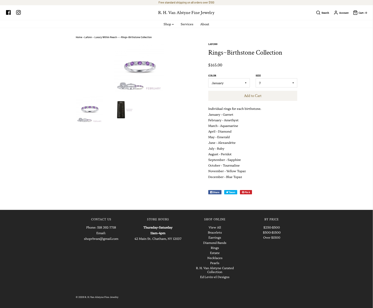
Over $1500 (271, 237)
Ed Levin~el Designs (214, 277)
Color (212, 75)
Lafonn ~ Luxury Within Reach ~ (101, 37)
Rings (215, 248)
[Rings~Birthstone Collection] (89, 109)
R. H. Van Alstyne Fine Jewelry (186, 12)
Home (79, 37)
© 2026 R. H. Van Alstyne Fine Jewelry (97, 296)
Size (258, 75)
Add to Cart (252, 95)
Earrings (214, 237)
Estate (215, 253)
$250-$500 (271, 227)
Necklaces (214, 258)
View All (215, 227)
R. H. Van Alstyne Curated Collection (215, 270)
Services (187, 24)
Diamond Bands (214, 243)
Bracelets (215, 232)
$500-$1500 (272, 232)
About (204, 24)
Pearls (214, 263)
